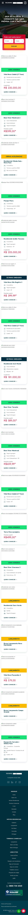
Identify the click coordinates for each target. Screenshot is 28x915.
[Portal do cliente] (25, 2)
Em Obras (14, 828)
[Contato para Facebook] (16, 782)
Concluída (14, 831)
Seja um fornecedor (14, 864)
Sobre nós (14, 797)
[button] (23, 911)
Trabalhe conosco (14, 870)
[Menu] (2, 2)
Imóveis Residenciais (14, 800)
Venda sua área (14, 875)
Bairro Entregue (14, 847)
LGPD (14, 878)
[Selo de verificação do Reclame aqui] (14, 893)
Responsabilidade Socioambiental (9, 906)
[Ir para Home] (14, 3)
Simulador (14, 809)
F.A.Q (14, 806)
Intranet (14, 858)
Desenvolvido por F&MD (14, 911)
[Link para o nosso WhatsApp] (19, 911)
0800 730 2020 (15, 886)
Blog (14, 815)
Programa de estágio (14, 872)
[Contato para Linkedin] (12, 782)
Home (14, 795)
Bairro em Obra (14, 845)
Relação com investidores (14, 861)
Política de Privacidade (6, 903)
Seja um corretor (14, 867)
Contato (14, 812)
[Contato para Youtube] (8, 782)
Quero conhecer (9, 92)
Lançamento (14, 825)
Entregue (14, 834)
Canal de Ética (14, 855)
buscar (14, 46)
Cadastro (14, 822)
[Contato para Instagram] (19, 782)
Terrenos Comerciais (14, 803)
